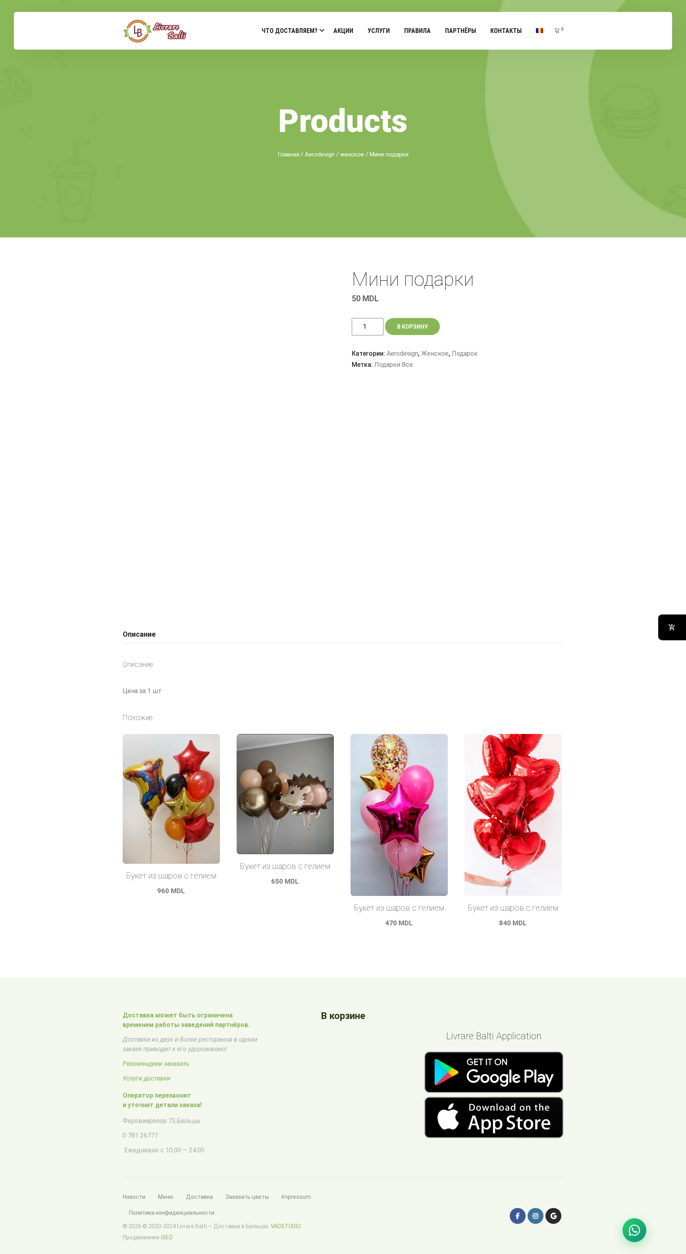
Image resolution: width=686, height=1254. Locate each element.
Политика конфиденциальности (171, 1213)
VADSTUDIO (286, 1226)
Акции (343, 31)
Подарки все (393, 364)
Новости (134, 1197)
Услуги (379, 31)
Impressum (296, 1197)
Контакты (506, 31)
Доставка (199, 1197)
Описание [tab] (139, 634)
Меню (165, 1197)
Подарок (465, 353)
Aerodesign (320, 154)
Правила (417, 31)
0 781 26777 (140, 1135)
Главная (288, 154)
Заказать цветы (247, 1197)
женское (352, 154)
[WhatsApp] (634, 1230)
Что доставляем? (290, 31)
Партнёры (460, 31)
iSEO (167, 1237)
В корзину (412, 327)
